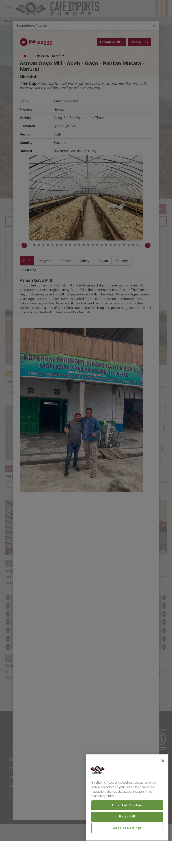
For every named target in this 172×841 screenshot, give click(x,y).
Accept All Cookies (127, 805)
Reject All (127, 816)
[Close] (163, 761)
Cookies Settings (127, 828)
